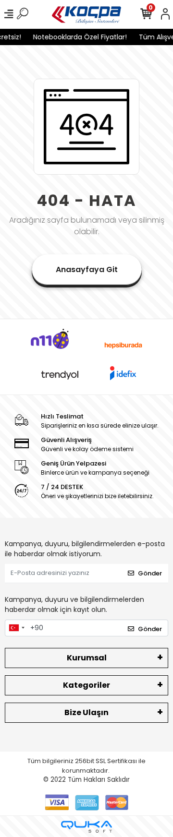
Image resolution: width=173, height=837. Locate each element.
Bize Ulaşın (86, 712)
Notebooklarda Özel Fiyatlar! (78, 37)
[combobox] (16, 628)
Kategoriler (86, 685)
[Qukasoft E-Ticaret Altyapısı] (86, 827)
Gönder (150, 573)
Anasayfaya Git (87, 269)
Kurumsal (87, 657)
